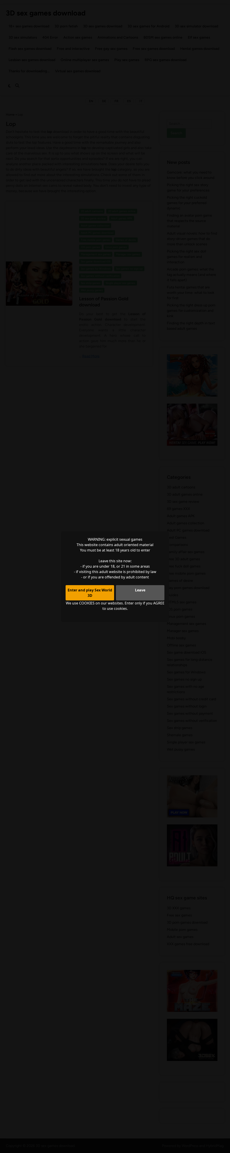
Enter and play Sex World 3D (90, 593)
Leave (140, 590)
